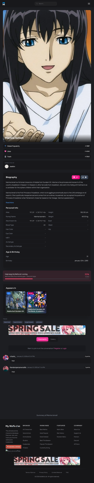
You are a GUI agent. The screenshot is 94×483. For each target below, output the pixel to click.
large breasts (29, 322)
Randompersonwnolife (18, 367)
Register (57, 348)
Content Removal (57, 472)
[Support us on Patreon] (13, 447)
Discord (76, 440)
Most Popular (44, 433)
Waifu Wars (60, 429)
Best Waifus (43, 429)
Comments (42, 339)
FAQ (67, 472)
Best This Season (45, 440)
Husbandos (26, 444)
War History (60, 433)
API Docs (76, 444)
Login (64, 348)
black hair (7, 322)
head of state (17, 322)
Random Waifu (61, 437)
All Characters (27, 429)
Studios (25, 440)
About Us (77, 429)
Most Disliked (44, 437)
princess (39, 322)
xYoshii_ (13, 356)
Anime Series (27, 437)
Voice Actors (27, 433)
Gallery (53, 339)
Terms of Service (30, 472)
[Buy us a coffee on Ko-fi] (13, 451)
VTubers (25, 448)
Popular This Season (46, 444)
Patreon (76, 437)
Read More (10, 202)
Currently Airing (45, 448)
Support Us (77, 433)
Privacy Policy (43, 472)
